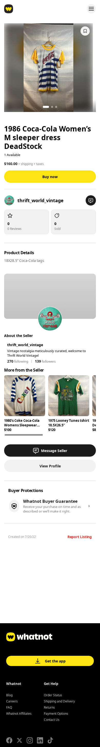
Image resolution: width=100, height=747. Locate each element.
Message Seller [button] (54, 450)
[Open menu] (91, 8)
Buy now (50, 176)
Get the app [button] (55, 661)
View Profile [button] (50, 466)
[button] (91, 200)
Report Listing (79, 536)
